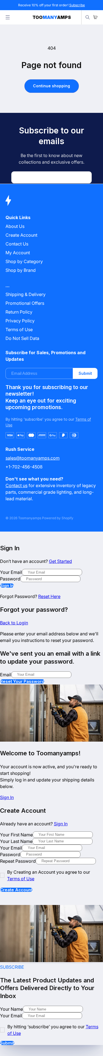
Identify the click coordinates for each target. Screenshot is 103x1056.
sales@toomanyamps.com (32, 458)
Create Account (16, 890)
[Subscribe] (85, 177)
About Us (14, 226)
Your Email (11, 572)
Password (10, 579)
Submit (85, 373)
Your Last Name (16, 841)
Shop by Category (24, 261)
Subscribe (77, 5)
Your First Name (16, 834)
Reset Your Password (22, 681)
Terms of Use (19, 329)
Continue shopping (51, 85)
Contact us (16, 485)
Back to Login (14, 622)
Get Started (60, 561)
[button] (7, 17)
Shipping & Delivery (25, 294)
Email (5, 674)
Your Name (11, 1009)
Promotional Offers (24, 303)
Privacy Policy (20, 320)
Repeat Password (18, 861)
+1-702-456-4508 (24, 467)
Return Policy (18, 312)
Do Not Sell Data (22, 338)
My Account (17, 252)
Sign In (7, 585)
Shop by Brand (20, 270)
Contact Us (16, 244)
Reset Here (49, 596)
